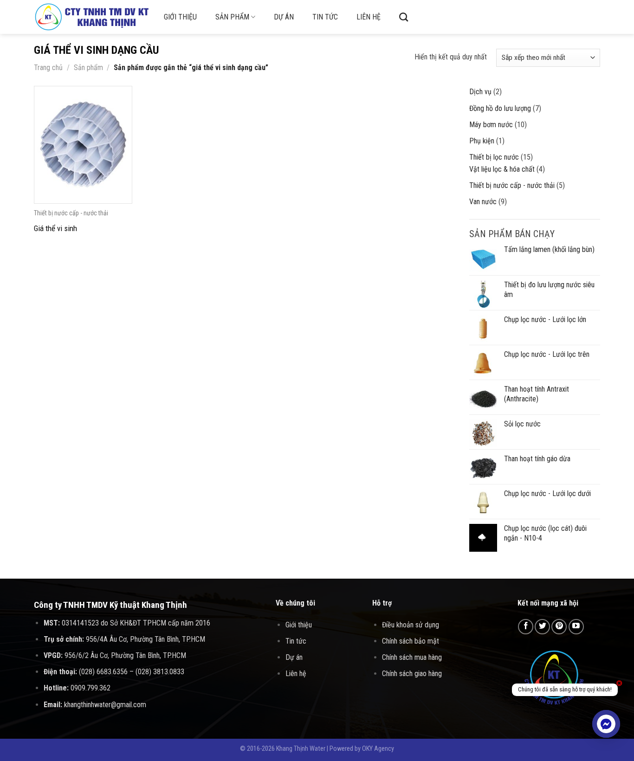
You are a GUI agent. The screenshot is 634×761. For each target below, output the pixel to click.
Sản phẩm (232, 17)
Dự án (284, 17)
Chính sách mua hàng (412, 657)
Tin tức (325, 17)
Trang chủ (48, 67)
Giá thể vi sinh (55, 228)
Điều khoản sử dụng (410, 624)
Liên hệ (368, 17)
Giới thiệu (180, 17)
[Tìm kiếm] (403, 17)
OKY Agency (378, 749)
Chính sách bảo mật (410, 641)
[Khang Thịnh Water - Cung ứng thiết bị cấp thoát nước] (92, 17)
